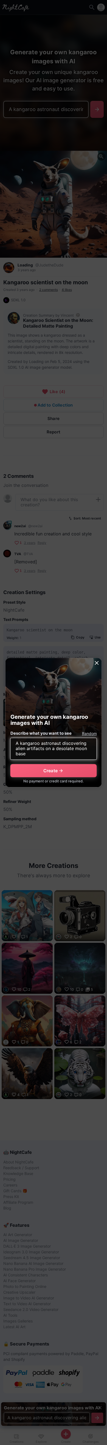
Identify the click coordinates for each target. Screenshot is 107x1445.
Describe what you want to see (41, 733)
